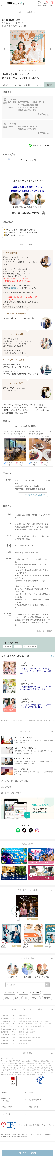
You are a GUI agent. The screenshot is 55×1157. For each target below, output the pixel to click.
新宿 (25, 1021)
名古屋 (26, 1032)
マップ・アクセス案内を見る (31, 495)
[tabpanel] (27, 47)
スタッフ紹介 (6, 787)
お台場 (10, 1026)
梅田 (25, 1037)
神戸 (25, 1040)
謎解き (7, 998)
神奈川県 (22, 1029)
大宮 (25, 1018)
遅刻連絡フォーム (15, 288)
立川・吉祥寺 (37, 1023)
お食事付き (7, 647)
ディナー (36, 992)
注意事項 (49, 85)
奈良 (25, 1043)
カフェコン (23, 992)
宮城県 (20, 1015)
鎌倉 (32, 1029)
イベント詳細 (16, 85)
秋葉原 (30, 1023)
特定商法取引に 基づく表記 (6, 1100)
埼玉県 (20, 1018)
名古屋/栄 (32, 1032)
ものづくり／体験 (30, 647)
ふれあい (47, 992)
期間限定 (47, 998)
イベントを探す (29, 1153)
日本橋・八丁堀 (22, 1026)
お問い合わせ (33, 1107)
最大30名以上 (9, 992)
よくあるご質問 (6, 1107)
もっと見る (50, 656)
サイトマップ (5, 1114)
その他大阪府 (36, 1037)
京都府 (20, 1034)
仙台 (25, 1015)
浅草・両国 (41, 1026)
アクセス (38, 85)
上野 (25, 1023)
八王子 (15, 1026)
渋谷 (50, 1023)
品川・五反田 (19, 1023)
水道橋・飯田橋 (32, 1026)
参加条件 (5, 85)
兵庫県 (20, 1040)
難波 (29, 1037)
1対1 (25, 998)
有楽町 (30, 1021)
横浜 (28, 1029)
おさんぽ (18, 647)
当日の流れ (27, 85)
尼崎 (29, 1040)
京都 (25, 1034)
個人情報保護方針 (35, 1100)
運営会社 (4, 1093)
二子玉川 (44, 1023)
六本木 (12, 1023)
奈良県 (20, 1043)
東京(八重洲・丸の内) (43, 1021)
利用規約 (32, 1093)
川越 (29, 1018)
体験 (16, 998)
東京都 (20, 1021)
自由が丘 (3, 1026)
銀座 (34, 1021)
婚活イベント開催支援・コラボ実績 (14, 781)
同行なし (35, 998)
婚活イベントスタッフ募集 (11, 793)
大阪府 (20, 1037)
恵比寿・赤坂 (5, 1023)
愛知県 (20, 1032)
